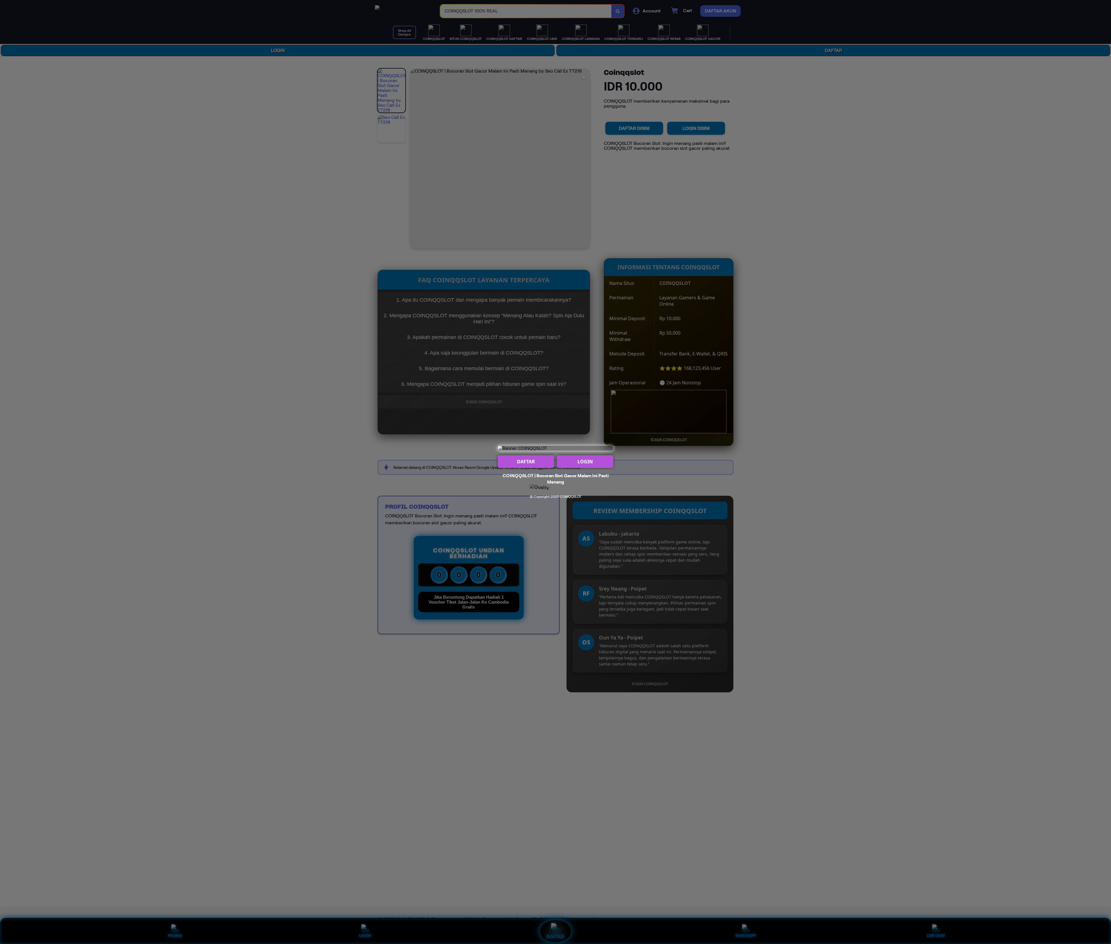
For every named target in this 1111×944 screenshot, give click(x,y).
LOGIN (585, 461)
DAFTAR (526, 461)
